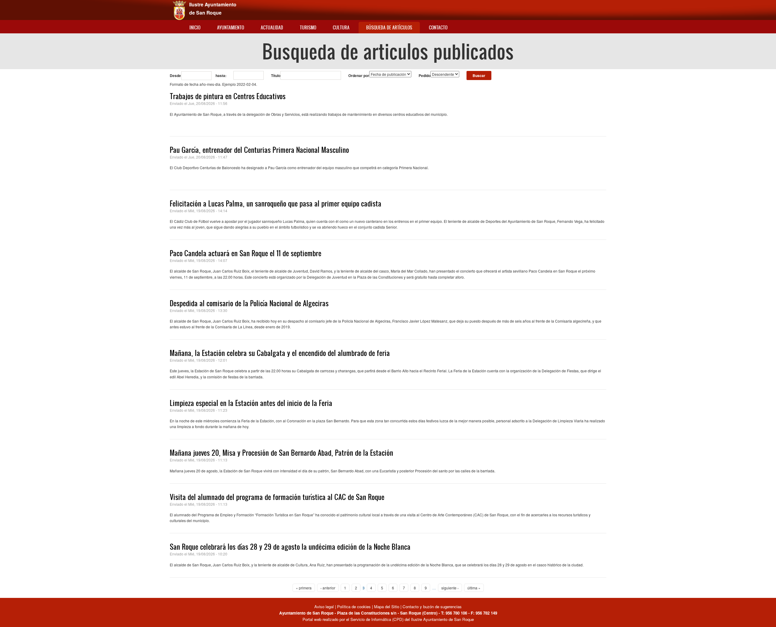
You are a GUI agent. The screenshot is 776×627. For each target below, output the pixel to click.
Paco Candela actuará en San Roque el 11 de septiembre (245, 253)
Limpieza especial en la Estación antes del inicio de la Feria (251, 403)
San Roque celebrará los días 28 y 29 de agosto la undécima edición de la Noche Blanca (290, 547)
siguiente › (450, 587)
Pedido (424, 75)
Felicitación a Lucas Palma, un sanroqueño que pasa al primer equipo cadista (275, 203)
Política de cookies (354, 606)
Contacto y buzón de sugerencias (432, 606)
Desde (175, 75)
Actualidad (272, 27)
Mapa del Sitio (386, 606)
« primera (304, 587)
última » (473, 587)
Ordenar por (358, 75)
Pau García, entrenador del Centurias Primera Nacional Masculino (259, 150)
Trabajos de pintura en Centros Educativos (228, 96)
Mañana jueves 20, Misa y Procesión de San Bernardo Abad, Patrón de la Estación (281, 453)
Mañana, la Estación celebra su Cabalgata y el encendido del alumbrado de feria (280, 353)
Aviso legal (324, 606)
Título (275, 75)
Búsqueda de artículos (389, 27)
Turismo (308, 27)
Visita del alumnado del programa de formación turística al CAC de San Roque (277, 497)
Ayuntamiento (230, 27)
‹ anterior (327, 587)
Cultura (341, 27)
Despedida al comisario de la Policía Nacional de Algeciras (249, 303)
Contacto (438, 27)
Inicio (194, 27)
